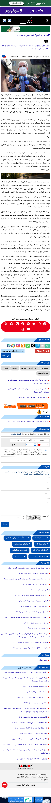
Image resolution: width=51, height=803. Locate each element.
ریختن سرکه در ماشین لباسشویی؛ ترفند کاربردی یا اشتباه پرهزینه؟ (26, 579)
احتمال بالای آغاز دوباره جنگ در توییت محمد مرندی (30, 642)
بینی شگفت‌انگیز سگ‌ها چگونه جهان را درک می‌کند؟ (30, 648)
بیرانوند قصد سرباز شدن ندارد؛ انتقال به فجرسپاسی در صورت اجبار (24, 744)
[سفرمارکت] (25, 406)
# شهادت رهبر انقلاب (19, 550)
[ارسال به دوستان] (42, 346)
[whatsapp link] (39, 324)
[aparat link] (23, 329)
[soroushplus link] (23, 324)
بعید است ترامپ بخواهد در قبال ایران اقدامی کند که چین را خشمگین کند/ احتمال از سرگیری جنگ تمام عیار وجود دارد (25, 635)
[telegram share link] (37, 346)
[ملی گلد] (25, 3)
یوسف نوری (44, 368)
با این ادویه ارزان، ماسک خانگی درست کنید (33, 573)
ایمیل (48, 488)
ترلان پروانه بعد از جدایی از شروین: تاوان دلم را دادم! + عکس (27, 568)
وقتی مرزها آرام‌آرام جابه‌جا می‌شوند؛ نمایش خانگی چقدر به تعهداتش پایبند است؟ (29, 382)
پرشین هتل (43, 660)
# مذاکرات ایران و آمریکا (39, 556)
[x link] (6, 324)
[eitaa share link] (23, 346)
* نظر (48, 498)
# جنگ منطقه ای (42, 544)
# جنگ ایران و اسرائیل (22, 544)
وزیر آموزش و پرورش (28, 368)
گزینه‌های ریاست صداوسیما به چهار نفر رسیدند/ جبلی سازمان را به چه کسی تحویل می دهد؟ (26, 679)
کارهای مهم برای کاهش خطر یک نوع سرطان (33, 601)
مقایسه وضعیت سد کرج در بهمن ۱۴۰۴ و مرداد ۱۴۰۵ (29, 722)
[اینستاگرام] (18, 345)
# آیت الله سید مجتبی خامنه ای (17, 538)
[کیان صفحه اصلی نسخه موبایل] (25, 800)
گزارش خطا (46, 411)
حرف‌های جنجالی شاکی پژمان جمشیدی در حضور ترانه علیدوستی (25, 672)
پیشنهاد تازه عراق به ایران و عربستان (36, 623)
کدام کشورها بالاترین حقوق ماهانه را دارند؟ (33, 606)
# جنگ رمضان (20, 556)
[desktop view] (9, 20)
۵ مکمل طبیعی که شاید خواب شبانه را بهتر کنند (31, 612)
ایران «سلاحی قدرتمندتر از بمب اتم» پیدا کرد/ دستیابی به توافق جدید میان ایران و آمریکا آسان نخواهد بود (27, 710)
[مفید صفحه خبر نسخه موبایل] (25, 10)
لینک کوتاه (44, 351)
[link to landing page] (26, 20)
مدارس (14, 368)
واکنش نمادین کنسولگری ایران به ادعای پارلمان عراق (29, 739)
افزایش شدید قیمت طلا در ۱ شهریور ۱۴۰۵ (33, 717)
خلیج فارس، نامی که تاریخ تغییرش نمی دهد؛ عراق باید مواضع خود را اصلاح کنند (26, 752)
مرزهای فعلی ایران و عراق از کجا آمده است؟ (32, 397)
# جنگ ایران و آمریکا (40, 550)
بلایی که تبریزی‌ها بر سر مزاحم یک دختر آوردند (31, 697)
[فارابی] (25, 29)
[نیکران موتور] (25, 176)
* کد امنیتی (46, 516)
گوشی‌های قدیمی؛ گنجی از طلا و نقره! (35, 584)
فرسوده (5, 368)
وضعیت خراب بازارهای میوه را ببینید (35, 686)
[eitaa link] (11, 324)
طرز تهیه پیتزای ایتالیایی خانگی (37, 628)
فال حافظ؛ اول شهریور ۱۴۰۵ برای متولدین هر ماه (30, 728)
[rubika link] (45, 324)
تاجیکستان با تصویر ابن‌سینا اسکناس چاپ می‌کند (31, 595)
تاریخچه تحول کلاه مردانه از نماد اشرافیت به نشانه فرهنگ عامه (26, 617)
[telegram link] (34, 324)
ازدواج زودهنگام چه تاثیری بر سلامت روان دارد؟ (31, 759)
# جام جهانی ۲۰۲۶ (41, 538)
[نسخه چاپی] (47, 346)
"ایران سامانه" (20, 785)
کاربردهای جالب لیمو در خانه (38, 590)
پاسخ (13, 444)
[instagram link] (17, 324)
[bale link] (28, 324)
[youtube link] (28, 329)
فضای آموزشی (43, 373)
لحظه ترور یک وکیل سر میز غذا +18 (35, 703)
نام (49, 478)
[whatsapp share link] (28, 346)
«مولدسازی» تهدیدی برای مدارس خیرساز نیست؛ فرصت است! (27, 421)
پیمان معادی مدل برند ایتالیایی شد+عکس (33, 733)
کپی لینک (5, 355)
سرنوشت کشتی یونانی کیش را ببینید (34, 692)
